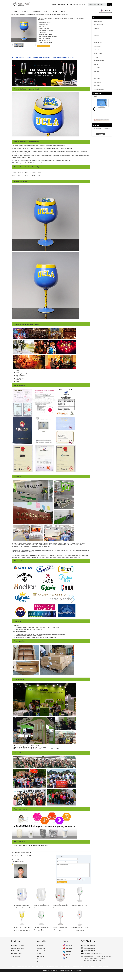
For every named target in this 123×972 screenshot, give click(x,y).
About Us (40, 945)
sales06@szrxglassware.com (77, 4)
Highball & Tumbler (98, 53)
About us (64, 11)
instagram (64, 945)
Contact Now (43, 46)
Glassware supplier (52, 966)
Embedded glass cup (99, 67)
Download (40, 959)
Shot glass (96, 28)
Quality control (41, 951)
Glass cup (35, 966)
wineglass (28, 852)
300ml (16, 852)
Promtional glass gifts (99, 89)
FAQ (38, 961)
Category (17, 14)
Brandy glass (97, 57)
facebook (64, 958)
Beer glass (96, 32)
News (46, 11)
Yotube (64, 955)
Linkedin (64, 952)
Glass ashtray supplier (78, 966)
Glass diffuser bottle (98, 24)
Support (39, 953)
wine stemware (21, 852)
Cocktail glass (97, 39)
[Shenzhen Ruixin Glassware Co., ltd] (21, 3)
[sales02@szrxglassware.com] (13, 864)
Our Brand (40, 956)
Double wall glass (98, 49)
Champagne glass (98, 42)
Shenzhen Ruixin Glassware (63, 970)
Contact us (36, 11)
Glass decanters (97, 82)
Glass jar (96, 64)
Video (55, 11)
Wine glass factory (91, 966)
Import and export (64, 966)
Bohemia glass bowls (99, 60)
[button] (110, 109)
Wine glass (22, 14)
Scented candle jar (98, 21)
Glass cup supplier (104, 966)
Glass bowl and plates (99, 75)
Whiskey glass (97, 46)
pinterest (64, 948)
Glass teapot (97, 78)
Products (25, 11)
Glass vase (96, 71)
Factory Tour (41, 948)
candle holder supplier (23, 966)
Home (15, 11)
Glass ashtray (97, 85)
